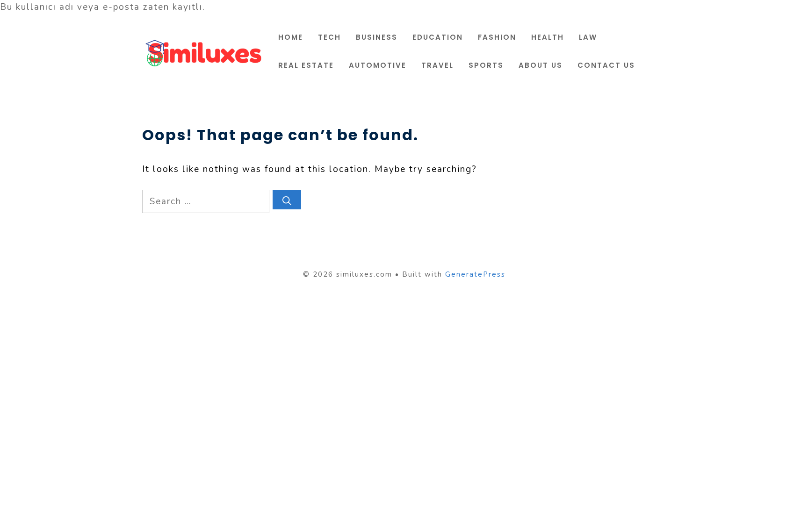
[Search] (287, 199)
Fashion (497, 37)
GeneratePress (475, 274)
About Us (541, 65)
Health (547, 37)
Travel (437, 65)
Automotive (377, 65)
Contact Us (606, 65)
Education (437, 37)
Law (588, 37)
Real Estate (306, 65)
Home (290, 37)
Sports (486, 65)
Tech (329, 37)
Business (376, 37)
